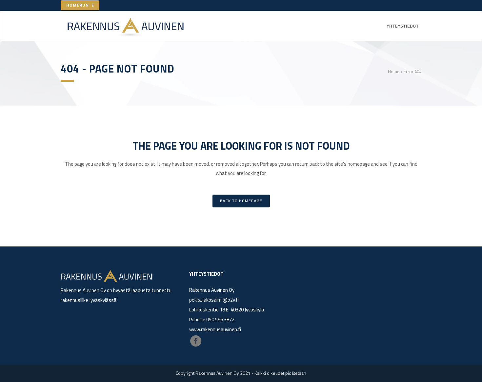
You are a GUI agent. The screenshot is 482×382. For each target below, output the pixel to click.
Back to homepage (241, 201)
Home (393, 71)
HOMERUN (77, 5)
